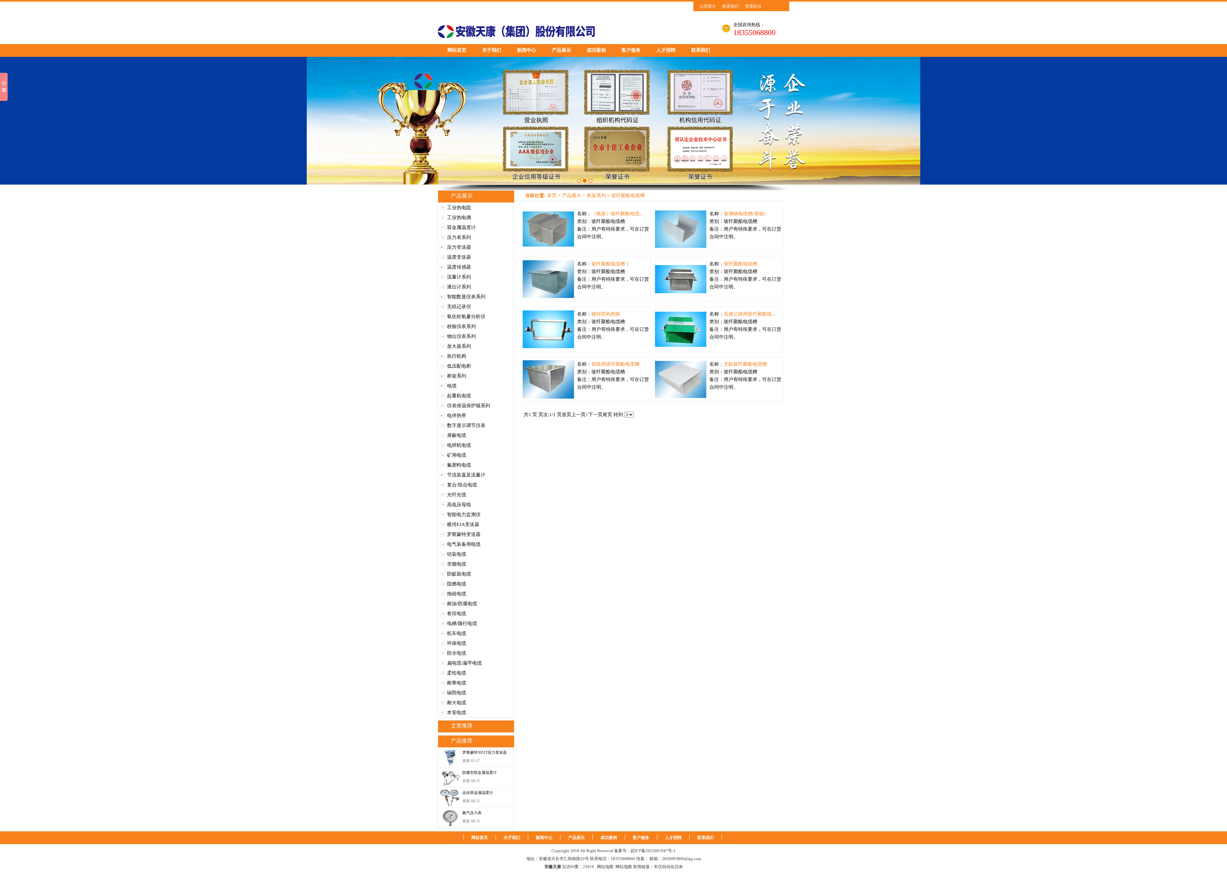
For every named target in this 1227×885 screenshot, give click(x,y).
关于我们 (491, 50)
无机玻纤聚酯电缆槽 (745, 364)
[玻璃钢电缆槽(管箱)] (680, 229)
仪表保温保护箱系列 (468, 405)
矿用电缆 (456, 455)
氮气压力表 (472, 813)
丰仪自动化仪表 (668, 866)
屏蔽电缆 (456, 435)
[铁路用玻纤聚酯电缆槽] (548, 379)
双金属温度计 (461, 227)
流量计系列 (459, 276)
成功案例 (596, 50)
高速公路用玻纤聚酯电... (750, 314)
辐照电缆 (456, 692)
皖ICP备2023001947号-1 (653, 850)
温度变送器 (459, 257)
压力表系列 (459, 237)
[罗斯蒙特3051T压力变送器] (450, 757)
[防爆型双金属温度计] (450, 777)
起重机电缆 (459, 395)
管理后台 (753, 6)
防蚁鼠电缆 (459, 573)
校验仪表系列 (461, 326)
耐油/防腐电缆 (462, 603)
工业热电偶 (459, 217)
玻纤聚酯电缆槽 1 (610, 263)
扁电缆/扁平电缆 (464, 663)
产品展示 (561, 50)
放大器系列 (459, 346)
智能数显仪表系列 (466, 296)
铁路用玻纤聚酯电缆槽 (615, 364)
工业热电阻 (459, 207)
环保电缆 (456, 643)
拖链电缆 (456, 593)
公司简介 (707, 6)
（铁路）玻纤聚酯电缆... (617, 213)
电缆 (452, 385)
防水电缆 (456, 653)
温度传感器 (459, 267)
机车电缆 (456, 633)
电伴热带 (456, 415)
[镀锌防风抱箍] (548, 329)
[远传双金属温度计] (450, 798)
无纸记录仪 (459, 306)
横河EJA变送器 (463, 524)
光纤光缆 (456, 494)
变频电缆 (456, 564)
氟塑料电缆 (459, 465)
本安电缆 (456, 712)
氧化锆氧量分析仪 (466, 316)
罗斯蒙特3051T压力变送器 (484, 752)
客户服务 (631, 50)
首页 (552, 195)
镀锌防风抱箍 (605, 314)
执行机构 (456, 356)
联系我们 (730, 6)
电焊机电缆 (459, 445)
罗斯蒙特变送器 (464, 534)
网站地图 (605, 866)
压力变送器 (459, 247)
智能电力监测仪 (464, 514)
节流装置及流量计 (466, 474)
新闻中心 (526, 50)
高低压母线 (459, 504)
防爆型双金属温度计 (479, 772)
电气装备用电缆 (464, 544)
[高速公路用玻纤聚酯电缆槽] (680, 329)
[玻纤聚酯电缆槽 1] (548, 279)
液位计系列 (459, 286)
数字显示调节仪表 (466, 425)
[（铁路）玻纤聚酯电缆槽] (548, 229)
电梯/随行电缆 (462, 623)
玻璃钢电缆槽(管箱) (744, 213)
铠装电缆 (456, 554)
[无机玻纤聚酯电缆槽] (680, 379)
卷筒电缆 (456, 613)
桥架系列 (456, 375)
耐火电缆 (456, 702)
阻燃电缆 (456, 583)
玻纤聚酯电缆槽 (628, 195)
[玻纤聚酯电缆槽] (680, 279)
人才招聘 (665, 50)
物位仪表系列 (461, 336)
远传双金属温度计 (477, 792)
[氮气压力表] (450, 818)
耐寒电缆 (456, 682)
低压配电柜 (459, 366)
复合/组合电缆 (462, 484)
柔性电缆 (456, 672)
